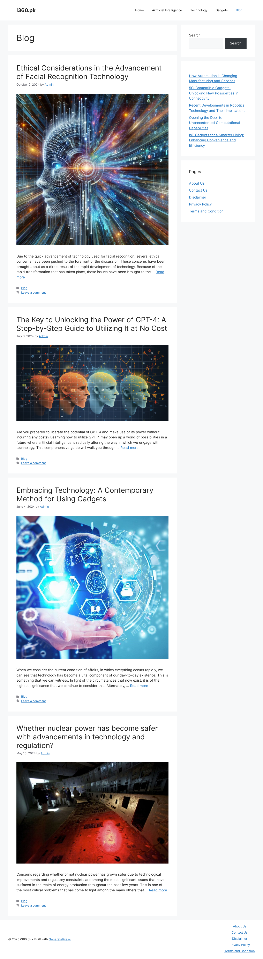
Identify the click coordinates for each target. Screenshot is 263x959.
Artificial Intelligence (167, 10)
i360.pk (26, 10)
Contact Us (198, 190)
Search (195, 35)
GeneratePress (60, 939)
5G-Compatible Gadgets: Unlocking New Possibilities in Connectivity (213, 93)
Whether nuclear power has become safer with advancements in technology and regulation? (87, 737)
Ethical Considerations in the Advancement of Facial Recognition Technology (89, 72)
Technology (198, 10)
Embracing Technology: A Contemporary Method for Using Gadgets (84, 494)
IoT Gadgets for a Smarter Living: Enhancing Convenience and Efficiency (216, 140)
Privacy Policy (200, 204)
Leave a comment (33, 292)
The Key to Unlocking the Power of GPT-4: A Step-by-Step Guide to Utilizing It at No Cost (91, 324)
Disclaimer (197, 197)
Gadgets (222, 10)
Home (139, 10)
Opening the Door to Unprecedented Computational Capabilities (214, 123)
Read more (129, 448)
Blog (239, 10)
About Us (197, 183)
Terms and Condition (206, 211)
